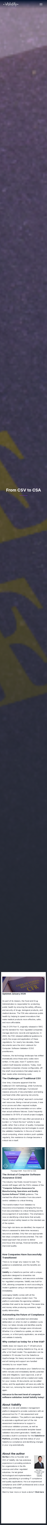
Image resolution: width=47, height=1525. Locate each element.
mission (17, 1001)
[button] (41, 4)
